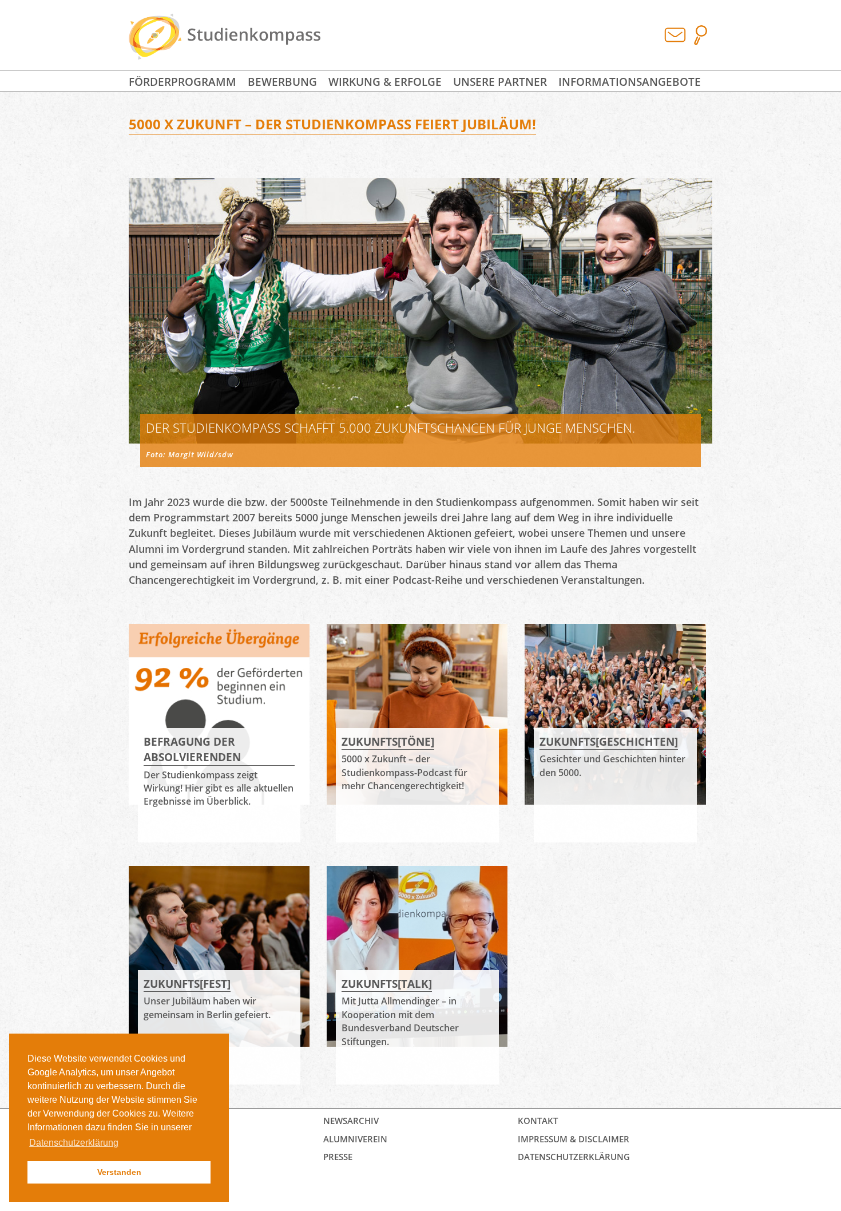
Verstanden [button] (119, 1172)
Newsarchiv (351, 1120)
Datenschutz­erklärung (574, 1156)
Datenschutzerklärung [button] (73, 1142)
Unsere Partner (500, 81)
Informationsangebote (629, 81)
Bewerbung (282, 81)
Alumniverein (355, 1139)
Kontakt (538, 1120)
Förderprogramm (182, 81)
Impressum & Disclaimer (573, 1139)
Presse (337, 1156)
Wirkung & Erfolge (385, 81)
